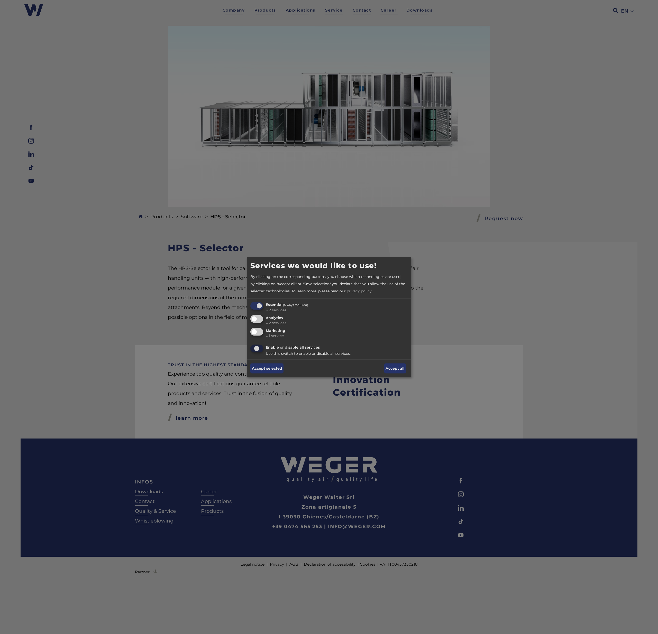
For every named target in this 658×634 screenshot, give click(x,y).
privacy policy (359, 291)
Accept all (395, 368)
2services (276, 310)
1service (275, 335)
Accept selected (267, 368)
